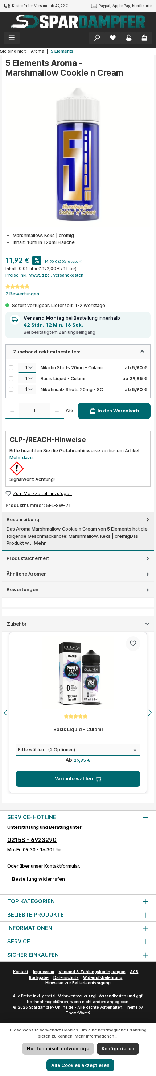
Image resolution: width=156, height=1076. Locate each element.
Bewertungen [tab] (22, 589)
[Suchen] (97, 38)
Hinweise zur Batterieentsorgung (78, 983)
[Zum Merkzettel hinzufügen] (133, 643)
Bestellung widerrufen (38, 879)
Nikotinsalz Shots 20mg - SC (72, 389)
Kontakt (20, 971)
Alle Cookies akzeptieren (80, 1065)
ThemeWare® (78, 1013)
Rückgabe (39, 977)
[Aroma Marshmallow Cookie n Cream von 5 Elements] (78, 155)
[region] (78, 713)
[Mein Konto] (129, 38)
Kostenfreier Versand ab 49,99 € (40, 6)
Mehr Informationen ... (97, 1036)
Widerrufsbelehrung (102, 977)
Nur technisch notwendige (58, 1048)
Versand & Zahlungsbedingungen (92, 971)
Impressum (43, 971)
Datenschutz (66, 977)
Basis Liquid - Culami (63, 378)
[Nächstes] (149, 712)
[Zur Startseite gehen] (78, 21)
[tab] (78, 531)
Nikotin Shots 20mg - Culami (72, 367)
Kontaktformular (61, 866)
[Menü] (12, 38)
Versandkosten (112, 996)
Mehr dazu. (21, 457)
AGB (134, 971)
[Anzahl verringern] (12, 411)
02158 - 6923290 (32, 839)
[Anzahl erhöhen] (56, 411)
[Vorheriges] (6, 712)
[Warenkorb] (144, 38)
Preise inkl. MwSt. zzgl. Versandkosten (44, 275)
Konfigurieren (118, 1048)
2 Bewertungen (22, 293)
